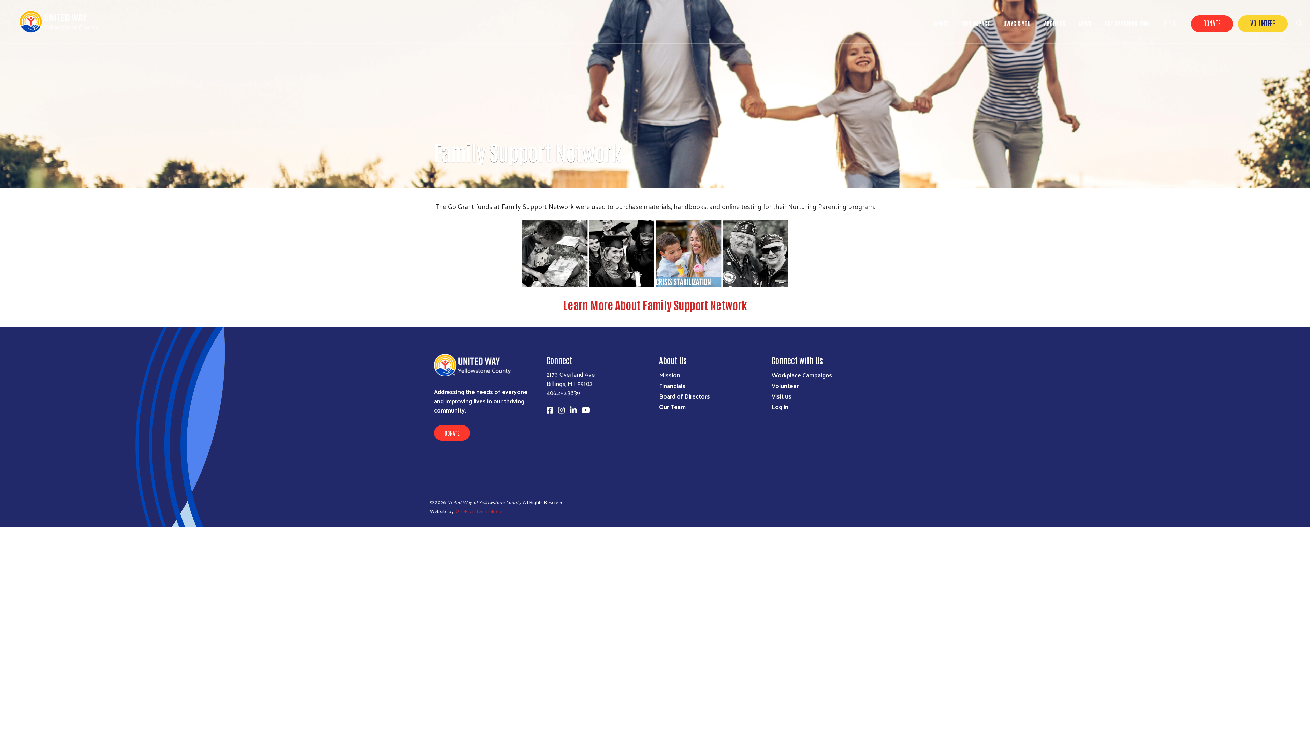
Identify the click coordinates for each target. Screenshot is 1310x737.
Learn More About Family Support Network (655, 304)
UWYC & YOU (1017, 23)
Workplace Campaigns (802, 375)
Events (940, 23)
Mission (669, 375)
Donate (1212, 22)
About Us (1054, 23)
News (1085, 23)
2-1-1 (1170, 23)
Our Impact (976, 23)
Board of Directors (684, 396)
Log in (780, 406)
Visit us (781, 396)
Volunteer (1263, 22)
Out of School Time (1128, 23)
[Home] (61, 21)
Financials (672, 385)
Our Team (672, 406)
